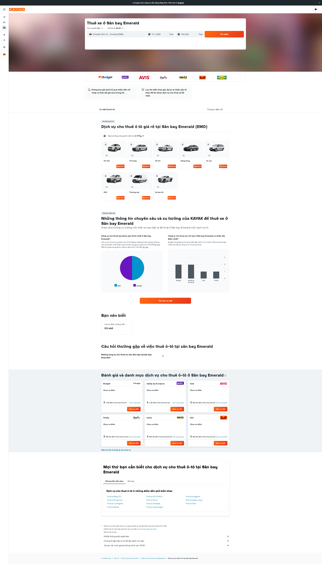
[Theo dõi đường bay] (4, 40)
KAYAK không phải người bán (116, 536)
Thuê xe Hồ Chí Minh (154, 496)
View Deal (120, 166)
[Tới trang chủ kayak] (17, 9)
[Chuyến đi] (4, 47)
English (181, 3)
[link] (165, 301)
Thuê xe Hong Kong (114, 500)
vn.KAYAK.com (106, 558)
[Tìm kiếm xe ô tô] (4, 27)
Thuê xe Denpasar (153, 503)
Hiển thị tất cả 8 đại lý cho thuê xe (116, 450)
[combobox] (95, 28)
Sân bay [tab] (131, 481)
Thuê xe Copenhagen (154, 507)
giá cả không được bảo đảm (147, 529)
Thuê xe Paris (191, 503)
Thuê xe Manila (113, 507)
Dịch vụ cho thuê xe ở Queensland (153, 558)
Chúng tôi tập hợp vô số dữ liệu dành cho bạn (124, 541)
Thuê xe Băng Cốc (114, 496)
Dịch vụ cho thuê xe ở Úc (130, 558)
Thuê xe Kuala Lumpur (194, 500)
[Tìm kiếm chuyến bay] (4, 17)
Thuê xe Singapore (193, 496)
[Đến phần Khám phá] (4, 34)
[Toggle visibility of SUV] (117, 285)
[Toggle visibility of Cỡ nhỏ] (137, 285)
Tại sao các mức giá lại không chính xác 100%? (124, 545)
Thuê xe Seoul (151, 500)
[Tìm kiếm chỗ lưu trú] (4, 22)
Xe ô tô (116, 558)
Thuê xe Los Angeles (115, 503)
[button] (319, 3)
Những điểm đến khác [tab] (114, 481)
